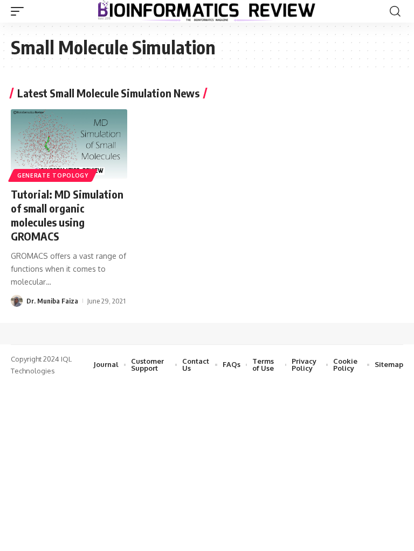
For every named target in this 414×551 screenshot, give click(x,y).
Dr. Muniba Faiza (52, 300)
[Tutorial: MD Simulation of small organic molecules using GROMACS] (69, 144)
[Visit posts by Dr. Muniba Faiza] (17, 301)
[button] (20, 11)
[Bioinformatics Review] (207, 11)
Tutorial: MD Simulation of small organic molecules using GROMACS (67, 215)
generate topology (52, 175)
